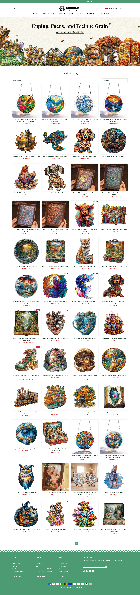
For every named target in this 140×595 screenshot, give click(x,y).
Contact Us (39, 563)
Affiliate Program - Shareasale (44, 571)
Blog (37, 579)
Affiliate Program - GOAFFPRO (44, 569)
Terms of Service (64, 561)
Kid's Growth (15, 569)
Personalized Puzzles (18, 574)
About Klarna (62, 579)
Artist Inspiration (16, 576)
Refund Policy (63, 566)
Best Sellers (15, 561)
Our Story (38, 561)
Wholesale (38, 574)
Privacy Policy (63, 569)
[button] (111, 8)
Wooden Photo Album (18, 571)
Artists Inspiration (104, 13)
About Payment (63, 571)
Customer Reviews (41, 576)
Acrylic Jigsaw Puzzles (49, 13)
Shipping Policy (63, 563)
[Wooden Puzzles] (70, 8)
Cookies (61, 576)
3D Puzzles (78, 13)
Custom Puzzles (91, 13)
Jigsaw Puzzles (16, 563)
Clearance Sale (35, 13)
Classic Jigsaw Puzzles (66, 13)
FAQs (37, 566)
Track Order (62, 574)
